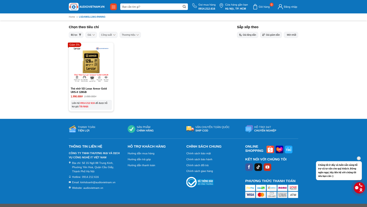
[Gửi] (184, 6)
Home (72, 17)
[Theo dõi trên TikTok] (258, 167)
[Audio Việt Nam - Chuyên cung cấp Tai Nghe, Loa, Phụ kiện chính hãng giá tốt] (86, 6)
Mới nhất (291, 35)
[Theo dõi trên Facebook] (249, 167)
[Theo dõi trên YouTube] (267, 167)
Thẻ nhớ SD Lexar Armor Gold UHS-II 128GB (89, 90)
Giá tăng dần (249, 35)
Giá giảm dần (273, 35)
